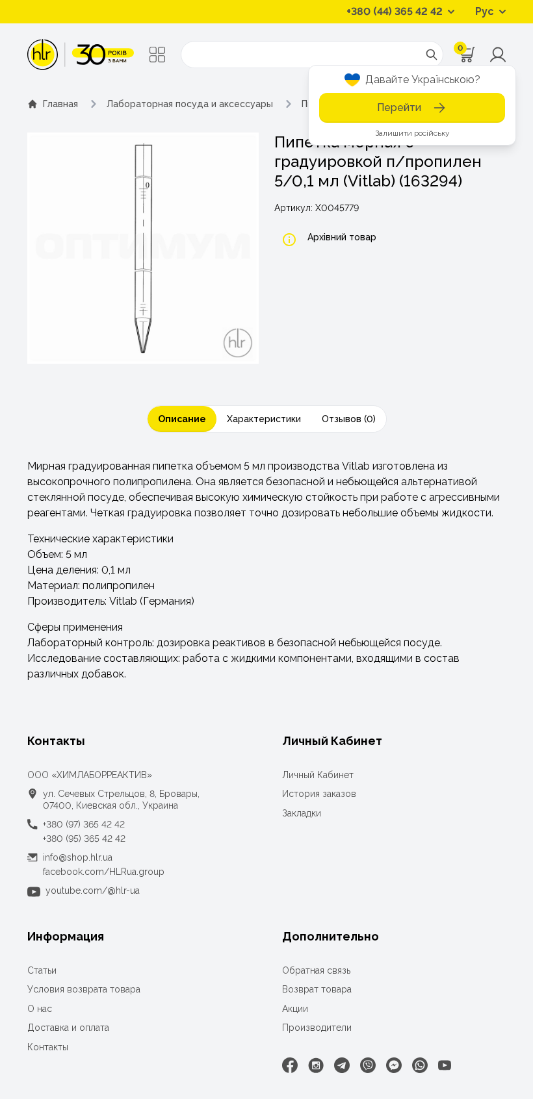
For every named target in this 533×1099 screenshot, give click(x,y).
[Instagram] (316, 1065)
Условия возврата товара (83, 989)
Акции (295, 1009)
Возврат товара (317, 989)
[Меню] (157, 54)
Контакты (47, 1047)
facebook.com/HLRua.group (103, 871)
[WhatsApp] (420, 1065)
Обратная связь (316, 970)
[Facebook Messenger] (394, 1065)
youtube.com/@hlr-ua (93, 890)
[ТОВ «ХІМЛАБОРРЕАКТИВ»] (80, 54)
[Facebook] (290, 1065)
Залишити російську (412, 133)
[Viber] (368, 1065)
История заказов (319, 794)
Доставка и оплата (68, 1027)
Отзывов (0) (349, 419)
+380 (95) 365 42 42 (84, 838)
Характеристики (264, 419)
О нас (39, 1009)
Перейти (399, 107)
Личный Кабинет (318, 775)
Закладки (301, 813)
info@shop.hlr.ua (77, 857)
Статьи (42, 970)
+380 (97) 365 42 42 (84, 824)
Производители (317, 1027)
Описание (182, 419)
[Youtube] (444, 1065)
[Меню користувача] (498, 54)
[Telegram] (342, 1065)
